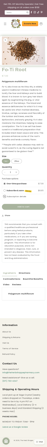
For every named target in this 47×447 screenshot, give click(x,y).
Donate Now (30, 23)
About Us (6, 332)
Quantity (7, 167)
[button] (5, 24)
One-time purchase (17, 183)
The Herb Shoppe (26, 440)
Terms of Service (10, 348)
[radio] (4, 183)
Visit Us (5, 343)
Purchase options (10, 178)
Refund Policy (8, 354)
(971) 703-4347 (10, 381)
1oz (6, 161)
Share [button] (7, 215)
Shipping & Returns (11, 337)
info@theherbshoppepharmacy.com (21, 372)
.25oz (16, 161)
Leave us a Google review (15, 427)
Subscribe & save (19, 190)
